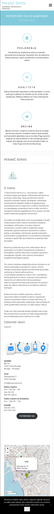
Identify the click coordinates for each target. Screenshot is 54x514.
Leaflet (39, 495)
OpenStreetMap (45, 495)
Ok (27, 509)
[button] (26, 475)
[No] (50, 505)
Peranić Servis (14, 3)
